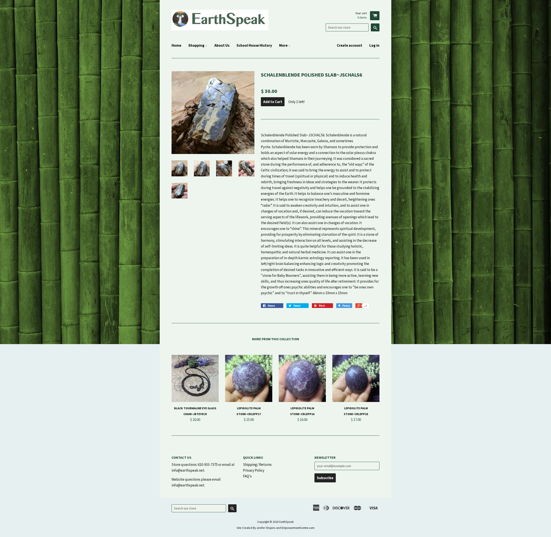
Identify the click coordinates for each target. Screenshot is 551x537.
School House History (254, 45)
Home (176, 45)
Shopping (196, 45)
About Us (221, 45)
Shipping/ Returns (257, 464)
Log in (374, 45)
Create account (349, 45)
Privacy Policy (253, 470)
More (283, 45)
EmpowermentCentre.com (298, 528)
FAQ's (247, 476)
